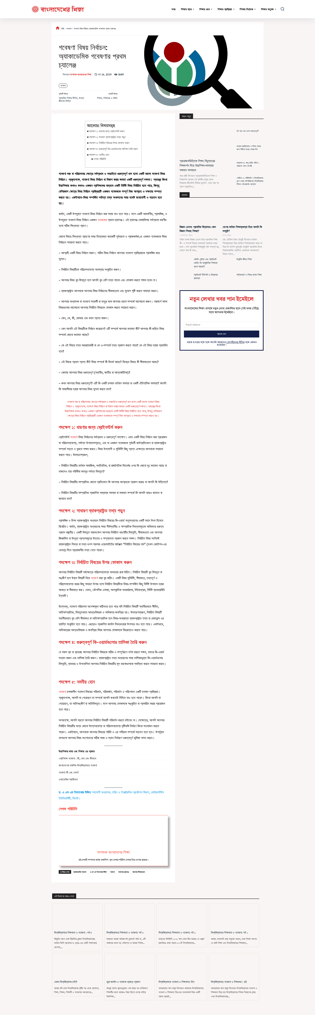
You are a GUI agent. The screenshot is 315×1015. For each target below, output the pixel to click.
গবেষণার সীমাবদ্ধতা (138, 871)
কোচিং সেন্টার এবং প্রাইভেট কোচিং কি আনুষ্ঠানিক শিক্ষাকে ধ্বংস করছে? (205, 263)
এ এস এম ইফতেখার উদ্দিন (98, 871)
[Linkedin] (219, 28)
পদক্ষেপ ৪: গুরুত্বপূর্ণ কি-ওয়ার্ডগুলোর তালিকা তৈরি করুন (113, 149)
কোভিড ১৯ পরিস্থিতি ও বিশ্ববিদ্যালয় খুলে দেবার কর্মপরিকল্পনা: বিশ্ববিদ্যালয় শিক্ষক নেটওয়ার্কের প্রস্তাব (250, 180)
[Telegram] (252, 28)
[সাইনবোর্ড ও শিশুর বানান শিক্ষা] (229, 280)
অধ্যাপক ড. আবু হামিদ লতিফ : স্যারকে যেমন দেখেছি (248, 164)
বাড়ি (62, 28)
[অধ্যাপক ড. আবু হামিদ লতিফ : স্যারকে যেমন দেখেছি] (229, 164)
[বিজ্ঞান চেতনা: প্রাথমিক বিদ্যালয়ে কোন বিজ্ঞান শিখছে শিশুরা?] (200, 212)
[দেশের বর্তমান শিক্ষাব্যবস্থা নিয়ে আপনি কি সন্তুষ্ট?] (243, 212)
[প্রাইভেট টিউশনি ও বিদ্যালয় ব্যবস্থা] (186, 280)
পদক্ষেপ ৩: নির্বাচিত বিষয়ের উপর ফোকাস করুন (109, 143)
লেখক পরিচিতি (100, 159)
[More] (269, 28)
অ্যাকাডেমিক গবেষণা (79, 871)
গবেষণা (68, 28)
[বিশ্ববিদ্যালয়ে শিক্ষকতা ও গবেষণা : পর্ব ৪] (77, 916)
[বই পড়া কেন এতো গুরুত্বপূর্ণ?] (229, 131)
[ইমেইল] (235, 28)
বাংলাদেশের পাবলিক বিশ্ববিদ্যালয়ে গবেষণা (78, 765)
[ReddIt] (227, 28)
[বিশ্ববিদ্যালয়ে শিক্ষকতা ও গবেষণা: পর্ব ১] (234, 916)
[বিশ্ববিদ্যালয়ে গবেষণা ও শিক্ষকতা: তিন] (182, 965)
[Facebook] (185, 28)
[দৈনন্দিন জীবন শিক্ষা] (229, 264)
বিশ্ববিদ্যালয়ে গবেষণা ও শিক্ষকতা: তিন (176, 982)
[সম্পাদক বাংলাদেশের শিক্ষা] (61, 74)
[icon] (57, 28)
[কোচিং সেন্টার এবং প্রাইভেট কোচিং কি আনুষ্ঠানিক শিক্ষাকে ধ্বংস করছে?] (186, 264)
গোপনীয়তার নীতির (235, 342)
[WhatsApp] (210, 28)
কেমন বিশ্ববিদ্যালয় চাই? (65, 982)
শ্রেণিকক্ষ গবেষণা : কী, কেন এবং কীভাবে (77, 758)
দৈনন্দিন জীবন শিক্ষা (244, 259)
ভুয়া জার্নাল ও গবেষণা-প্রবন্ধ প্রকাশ (123, 982)
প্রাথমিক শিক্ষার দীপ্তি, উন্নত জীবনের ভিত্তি (71, 99)
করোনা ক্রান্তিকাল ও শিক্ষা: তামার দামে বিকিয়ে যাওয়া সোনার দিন (249, 148)
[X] (193, 28)
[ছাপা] (244, 28)
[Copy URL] (261, 28)
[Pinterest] (202, 28)
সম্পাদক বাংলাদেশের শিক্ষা (80, 74)
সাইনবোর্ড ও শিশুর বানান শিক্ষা (249, 274)
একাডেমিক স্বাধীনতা (68, 779)
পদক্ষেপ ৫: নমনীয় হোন (99, 154)
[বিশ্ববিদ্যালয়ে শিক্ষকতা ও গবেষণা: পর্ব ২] (182, 916)
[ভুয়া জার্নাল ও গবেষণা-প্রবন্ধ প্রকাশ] (130, 965)
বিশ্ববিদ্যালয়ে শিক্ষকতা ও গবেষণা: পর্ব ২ (177, 932)
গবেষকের (102, 220)
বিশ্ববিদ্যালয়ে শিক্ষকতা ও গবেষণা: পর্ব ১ (229, 932)
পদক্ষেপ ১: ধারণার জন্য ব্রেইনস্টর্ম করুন (107, 131)
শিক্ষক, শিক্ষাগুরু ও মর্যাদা (107, 98)
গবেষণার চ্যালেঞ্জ (123, 871)
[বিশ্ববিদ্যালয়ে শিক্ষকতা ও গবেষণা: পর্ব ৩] (130, 916)
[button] (282, 9)
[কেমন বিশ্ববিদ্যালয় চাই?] (77, 965)
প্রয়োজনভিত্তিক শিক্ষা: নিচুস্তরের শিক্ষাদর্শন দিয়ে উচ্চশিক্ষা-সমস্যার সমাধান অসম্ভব (197, 165)
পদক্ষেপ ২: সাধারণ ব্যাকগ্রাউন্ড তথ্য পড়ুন (107, 137)
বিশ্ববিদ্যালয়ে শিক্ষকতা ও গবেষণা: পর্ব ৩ (124, 932)
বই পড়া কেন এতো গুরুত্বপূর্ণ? (247, 131)
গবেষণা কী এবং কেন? (69, 772)
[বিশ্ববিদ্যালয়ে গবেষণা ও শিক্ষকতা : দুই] (234, 965)
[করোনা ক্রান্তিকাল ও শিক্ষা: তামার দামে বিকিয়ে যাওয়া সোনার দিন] (229, 147)
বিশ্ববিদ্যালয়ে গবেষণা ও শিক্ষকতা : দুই (229, 982)
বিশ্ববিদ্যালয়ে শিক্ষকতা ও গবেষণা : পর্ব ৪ (73, 932)
